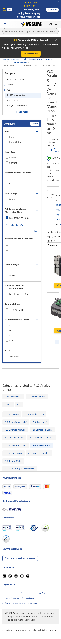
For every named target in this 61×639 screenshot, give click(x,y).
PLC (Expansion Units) (17, 105)
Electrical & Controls (33, 59)
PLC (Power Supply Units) (16, 422)
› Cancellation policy (10, 598)
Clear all (35, 123)
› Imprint (5, 592)
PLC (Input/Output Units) (16, 445)
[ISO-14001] (20, 528)
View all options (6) (14, 225)
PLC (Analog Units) (18, 62)
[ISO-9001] (7, 528)
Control (49, 59)
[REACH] (6, 539)
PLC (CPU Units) (14, 100)
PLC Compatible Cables (42, 429)
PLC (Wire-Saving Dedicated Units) (19, 468)
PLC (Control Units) (13, 461)
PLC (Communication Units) (42, 437)
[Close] (56, 39)
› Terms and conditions (21, 592)
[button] (52, 10)
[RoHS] (45, 528)
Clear (36, 231)
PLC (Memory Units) (13, 453)
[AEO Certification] (33, 528)
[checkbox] (21, 137)
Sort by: (51, 240)
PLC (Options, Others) (14, 437)
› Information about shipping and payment (19, 603)
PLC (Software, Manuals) (15, 429)
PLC (4, 62)
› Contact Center (28, 598)
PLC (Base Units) (40, 422)
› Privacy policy (39, 592)
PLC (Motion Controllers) (39, 453)
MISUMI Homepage (11, 59)
